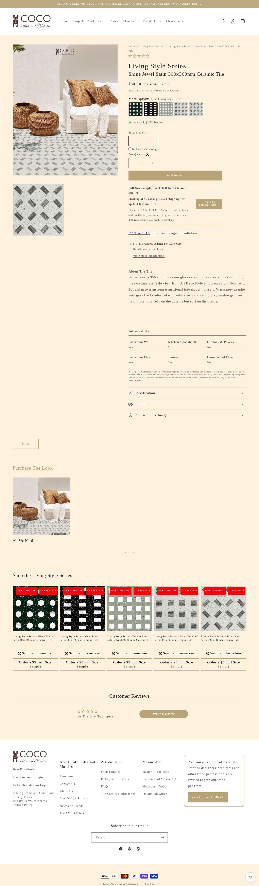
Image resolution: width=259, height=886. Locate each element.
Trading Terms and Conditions (33, 793)
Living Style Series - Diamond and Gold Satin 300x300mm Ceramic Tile (129, 638)
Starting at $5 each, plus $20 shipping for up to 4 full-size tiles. (156, 201)
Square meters (137, 132)
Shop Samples (110, 771)
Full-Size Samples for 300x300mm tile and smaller (157, 191)
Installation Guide (154, 793)
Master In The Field (156, 771)
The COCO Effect (72, 813)
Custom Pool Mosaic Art (159, 779)
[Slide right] (134, 553)
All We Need (23, 541)
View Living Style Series (166, 99)
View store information (149, 255)
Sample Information (36, 653)
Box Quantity (138, 154)
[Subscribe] (163, 837)
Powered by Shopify (148, 884)
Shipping (147, 90)
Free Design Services (74, 798)
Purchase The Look (33, 468)
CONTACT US (139, 233)
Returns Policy (23, 804)
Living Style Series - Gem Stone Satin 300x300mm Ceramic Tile (79, 638)
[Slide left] (125, 553)
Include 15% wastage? (145, 149)
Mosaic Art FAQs (154, 786)
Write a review (164, 714)
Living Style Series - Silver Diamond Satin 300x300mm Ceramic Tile (176, 638)
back (25, 443)
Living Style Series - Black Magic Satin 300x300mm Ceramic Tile (33, 638)
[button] (88, 21)
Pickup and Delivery (115, 779)
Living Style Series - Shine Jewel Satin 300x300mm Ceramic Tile (221, 638)
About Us (66, 791)
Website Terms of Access (30, 801)
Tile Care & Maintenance (118, 793)
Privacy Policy (23, 797)
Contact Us (67, 783)
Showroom (67, 776)
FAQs (105, 786)
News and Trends (71, 805)
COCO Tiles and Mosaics (123, 884)
